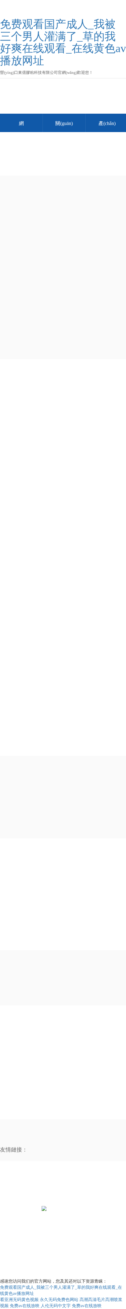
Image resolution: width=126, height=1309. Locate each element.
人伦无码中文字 (56, 1305)
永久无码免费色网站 (59, 1299)
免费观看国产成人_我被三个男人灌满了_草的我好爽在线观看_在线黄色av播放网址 (63, 42)
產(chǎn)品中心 (22, 1182)
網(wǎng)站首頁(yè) (21, 126)
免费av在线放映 (24, 1305)
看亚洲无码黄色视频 (19, 1299)
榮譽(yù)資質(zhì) (82, 1182)
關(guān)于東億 (64, 126)
